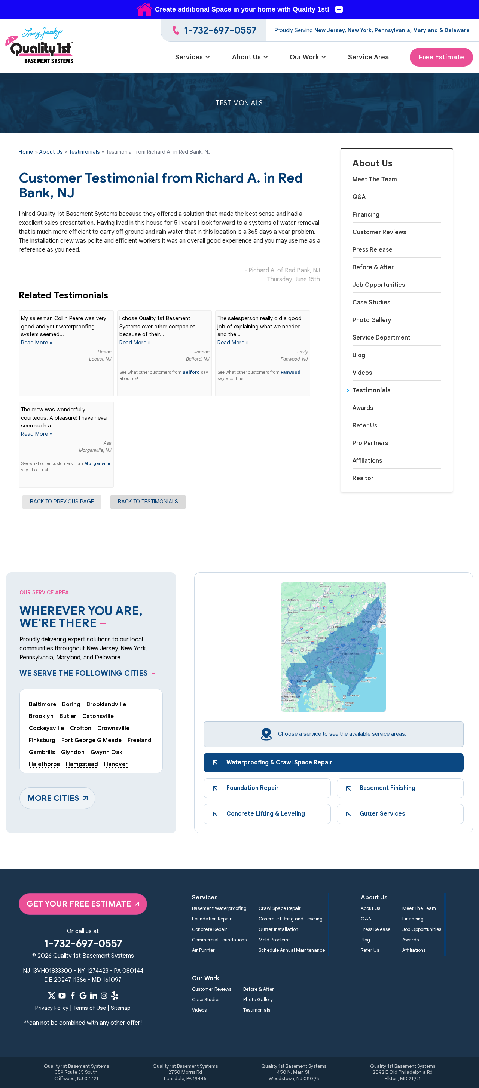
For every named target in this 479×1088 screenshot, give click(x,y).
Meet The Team (375, 179)
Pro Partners (370, 443)
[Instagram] (104, 995)
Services (189, 57)
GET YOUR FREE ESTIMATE (79, 904)
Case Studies (371, 302)
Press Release (373, 250)
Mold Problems (274, 940)
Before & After (373, 267)
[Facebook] (72, 995)
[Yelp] (114, 995)
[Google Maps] (83, 995)
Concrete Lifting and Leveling (291, 919)
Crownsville (113, 728)
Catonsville (98, 716)
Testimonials (372, 390)
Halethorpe (44, 763)
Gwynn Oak (106, 752)
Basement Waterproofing (219, 908)
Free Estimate (441, 57)
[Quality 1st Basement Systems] (40, 46)
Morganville (97, 463)
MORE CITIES (53, 798)
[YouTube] (62, 995)
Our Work (304, 57)
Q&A (359, 197)
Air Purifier (203, 950)
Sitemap (121, 1008)
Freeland (140, 740)
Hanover (116, 763)
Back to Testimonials (148, 501)
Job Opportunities (379, 285)
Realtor (363, 478)
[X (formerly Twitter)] (51, 995)
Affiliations (367, 461)
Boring (71, 704)
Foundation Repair (212, 919)
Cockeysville (46, 728)
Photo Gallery (372, 320)
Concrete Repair (209, 929)
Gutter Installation (278, 929)
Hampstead (82, 763)
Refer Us (365, 425)
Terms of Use (89, 1008)
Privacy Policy (51, 1008)
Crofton (80, 728)
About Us (246, 57)
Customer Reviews (379, 232)
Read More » (37, 342)
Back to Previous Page (62, 501)
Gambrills (42, 752)
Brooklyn (41, 716)
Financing (366, 214)
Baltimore (42, 704)
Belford (191, 372)
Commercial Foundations (219, 940)
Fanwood (290, 372)
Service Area (368, 57)
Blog (359, 355)
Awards (363, 408)
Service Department (382, 337)
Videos (362, 373)
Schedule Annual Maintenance (292, 950)
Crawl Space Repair (280, 908)
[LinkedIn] (93, 995)
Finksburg (42, 740)
